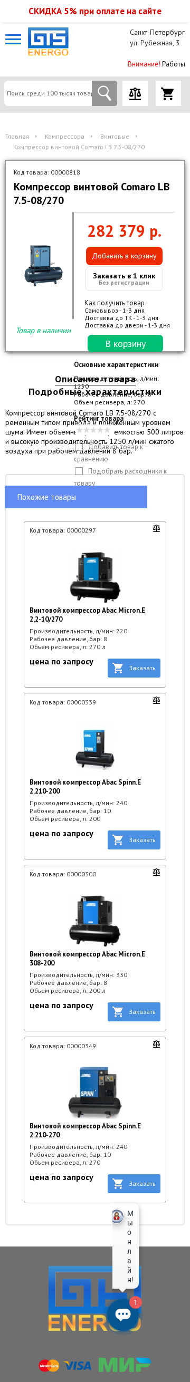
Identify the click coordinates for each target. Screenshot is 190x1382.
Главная (17, 136)
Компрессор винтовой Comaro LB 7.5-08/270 (79, 147)
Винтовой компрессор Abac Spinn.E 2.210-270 (85, 1130)
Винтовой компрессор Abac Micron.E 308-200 (87, 959)
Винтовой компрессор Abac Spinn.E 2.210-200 (85, 787)
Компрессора (64, 136)
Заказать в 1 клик (124, 278)
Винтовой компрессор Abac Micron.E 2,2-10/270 (87, 615)
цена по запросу (61, 661)
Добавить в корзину (124, 255)
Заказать (142, 668)
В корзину (125, 343)
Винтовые (114, 136)
